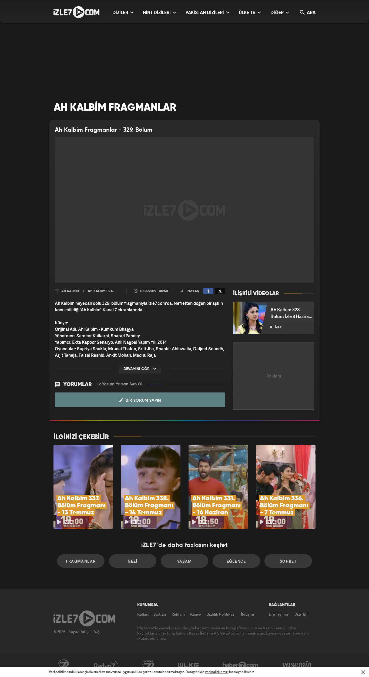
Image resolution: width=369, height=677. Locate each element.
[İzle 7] (76, 12)
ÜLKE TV (248, 13)
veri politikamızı (217, 671)
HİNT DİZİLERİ (157, 13)
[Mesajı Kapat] (363, 672)
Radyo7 (106, 665)
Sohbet (288, 561)
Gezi (132, 561)
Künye (195, 614)
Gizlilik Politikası (221, 614)
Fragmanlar (81, 561)
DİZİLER (120, 13)
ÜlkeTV (188, 665)
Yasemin (297, 665)
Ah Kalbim (70, 291)
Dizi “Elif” (302, 614)
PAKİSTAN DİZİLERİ (205, 13)
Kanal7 (63, 665)
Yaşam (184, 561)
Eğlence (236, 561)
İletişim (247, 614)
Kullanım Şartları (151, 614)
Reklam (178, 614)
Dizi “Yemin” (279, 614)
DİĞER (277, 13)
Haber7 (241, 665)
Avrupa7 (148, 665)
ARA (311, 13)
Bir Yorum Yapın (143, 400)
